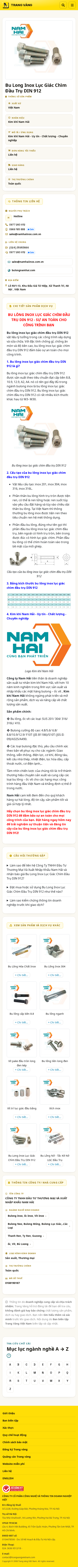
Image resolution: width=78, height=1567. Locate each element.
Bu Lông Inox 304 (54, 966)
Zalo (32, 229)
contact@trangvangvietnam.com (18, 1557)
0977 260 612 (17, 224)
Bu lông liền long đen (55, 1061)
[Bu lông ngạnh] (54, 995)
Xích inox (54, 1108)
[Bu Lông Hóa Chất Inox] (21, 948)
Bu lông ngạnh (55, 1013)
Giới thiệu (9, 1413)
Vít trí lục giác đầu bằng (21, 1108)
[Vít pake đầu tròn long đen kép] (21, 1043)
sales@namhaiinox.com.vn (25, 234)
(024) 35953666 (19, 247)
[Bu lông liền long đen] (54, 1043)
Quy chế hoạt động (14, 1435)
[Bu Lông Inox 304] (54, 948)
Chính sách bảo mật (15, 1442)
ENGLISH (8, 1478)
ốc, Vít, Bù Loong (18, 1244)
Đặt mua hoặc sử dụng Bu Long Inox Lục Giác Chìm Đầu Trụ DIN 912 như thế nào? (36, 889)
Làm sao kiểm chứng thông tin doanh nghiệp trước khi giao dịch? (34, 902)
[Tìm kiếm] (63, 5)
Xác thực (8, 1427)
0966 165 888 (17, 229)
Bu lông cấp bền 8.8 (22, 1013)
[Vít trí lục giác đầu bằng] (21, 1090)
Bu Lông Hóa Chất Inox (22, 966)
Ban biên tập (10, 1420)
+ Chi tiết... (21, 975)
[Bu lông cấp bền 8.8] (21, 995)
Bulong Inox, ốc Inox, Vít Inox (26, 1215)
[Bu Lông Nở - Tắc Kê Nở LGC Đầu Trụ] (54, 1137)
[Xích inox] (54, 1090)
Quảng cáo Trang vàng (17, 1456)
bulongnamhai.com (23, 270)
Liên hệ (7, 1471)
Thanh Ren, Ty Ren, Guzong (25, 1235)
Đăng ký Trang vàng (15, 1449)
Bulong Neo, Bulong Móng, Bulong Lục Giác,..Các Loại (38, 1225)
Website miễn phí (13, 1464)
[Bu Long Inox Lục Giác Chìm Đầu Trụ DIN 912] (21, 1137)
